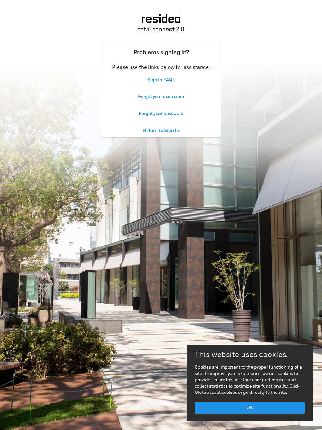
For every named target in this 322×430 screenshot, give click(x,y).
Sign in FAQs (161, 80)
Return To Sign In (161, 130)
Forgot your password (161, 113)
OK (250, 407)
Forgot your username (161, 96)
